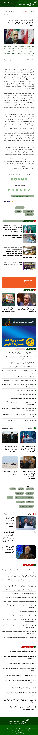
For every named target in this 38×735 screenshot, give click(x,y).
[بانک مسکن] (19, 282)
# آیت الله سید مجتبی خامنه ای (24, 498)
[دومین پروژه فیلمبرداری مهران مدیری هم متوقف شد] (26, 299)
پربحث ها (20, 349)
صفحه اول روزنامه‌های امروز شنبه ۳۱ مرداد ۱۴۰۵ (21, 353)
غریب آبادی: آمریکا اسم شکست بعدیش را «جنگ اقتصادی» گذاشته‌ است (19, 682)
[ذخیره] (10, 14)
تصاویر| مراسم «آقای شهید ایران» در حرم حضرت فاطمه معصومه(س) (29, 475)
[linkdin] (13, 190)
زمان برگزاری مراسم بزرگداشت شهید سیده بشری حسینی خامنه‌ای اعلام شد (18, 620)
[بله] (26, 179)
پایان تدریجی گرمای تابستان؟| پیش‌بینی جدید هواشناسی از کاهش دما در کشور (18, 415)
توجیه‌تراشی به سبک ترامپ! (26, 611)
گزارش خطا (7, 201)
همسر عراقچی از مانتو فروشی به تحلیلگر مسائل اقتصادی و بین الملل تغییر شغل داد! (19, 708)
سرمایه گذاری (28, 211)
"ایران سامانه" (15, 733)
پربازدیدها (31, 349)
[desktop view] (12, 3)
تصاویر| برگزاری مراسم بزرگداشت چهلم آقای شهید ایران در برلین (27, 448)
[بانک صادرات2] (19, 332)
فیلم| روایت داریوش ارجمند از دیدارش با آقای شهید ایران (19, 420)
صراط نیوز (29, 214)
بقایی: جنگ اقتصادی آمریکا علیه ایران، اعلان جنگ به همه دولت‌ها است (18, 606)
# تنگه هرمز (29, 493)
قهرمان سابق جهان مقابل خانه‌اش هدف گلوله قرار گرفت (19, 597)
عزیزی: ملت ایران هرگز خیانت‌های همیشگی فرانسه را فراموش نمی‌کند (19, 701)
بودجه (18, 211)
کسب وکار (19, 208)
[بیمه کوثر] (19, 342)
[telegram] (25, 190)
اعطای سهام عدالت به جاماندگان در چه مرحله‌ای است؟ (12, 236)
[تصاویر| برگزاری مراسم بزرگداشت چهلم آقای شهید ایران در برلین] (28, 437)
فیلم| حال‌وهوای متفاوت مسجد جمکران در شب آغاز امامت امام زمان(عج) (18, 403)
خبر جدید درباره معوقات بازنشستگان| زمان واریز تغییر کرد (19, 367)
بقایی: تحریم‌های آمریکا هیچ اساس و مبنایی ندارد (21, 576)
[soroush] (9, 190)
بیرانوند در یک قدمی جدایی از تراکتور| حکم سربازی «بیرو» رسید (18, 371)
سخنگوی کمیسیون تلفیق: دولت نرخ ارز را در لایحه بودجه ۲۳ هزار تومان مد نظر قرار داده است (12, 230)
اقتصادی (25, 11)
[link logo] (19, 721)
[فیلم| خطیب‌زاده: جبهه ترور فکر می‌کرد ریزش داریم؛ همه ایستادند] (26, 523)
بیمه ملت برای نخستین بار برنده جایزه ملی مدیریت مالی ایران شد (13, 264)
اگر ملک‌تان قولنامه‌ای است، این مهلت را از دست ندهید (19, 363)
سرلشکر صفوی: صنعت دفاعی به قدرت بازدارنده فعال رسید (18, 601)
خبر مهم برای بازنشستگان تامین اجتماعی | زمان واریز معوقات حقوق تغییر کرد (18, 358)
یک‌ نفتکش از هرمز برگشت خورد (25, 390)
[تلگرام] (12, 179)
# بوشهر (21, 489)
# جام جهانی (19, 493)
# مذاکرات (30, 502)
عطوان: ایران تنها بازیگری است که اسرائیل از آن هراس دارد (18, 586)
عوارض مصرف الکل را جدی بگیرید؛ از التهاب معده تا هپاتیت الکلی (18, 581)
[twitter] (21, 190)
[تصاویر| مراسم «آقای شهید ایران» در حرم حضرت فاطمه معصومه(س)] (28, 462)
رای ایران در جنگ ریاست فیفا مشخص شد (23, 377)
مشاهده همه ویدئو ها (8, 514)
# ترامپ (12, 489)
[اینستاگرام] (22, 179)
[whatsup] (29, 190)
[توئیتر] (19, 179)
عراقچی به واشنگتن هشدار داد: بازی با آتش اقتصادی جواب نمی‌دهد (19, 694)
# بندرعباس (30, 489)
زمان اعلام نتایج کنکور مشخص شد (25, 394)
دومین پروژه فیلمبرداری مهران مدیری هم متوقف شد (27, 310)
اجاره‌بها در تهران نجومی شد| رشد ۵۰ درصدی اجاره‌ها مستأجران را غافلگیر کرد (18, 385)
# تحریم (10, 498)
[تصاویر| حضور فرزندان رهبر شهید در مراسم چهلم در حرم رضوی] (10, 437)
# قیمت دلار (20, 502)
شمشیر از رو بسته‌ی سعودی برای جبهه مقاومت (23, 688)
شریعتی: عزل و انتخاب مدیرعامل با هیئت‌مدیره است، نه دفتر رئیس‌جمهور (19, 657)
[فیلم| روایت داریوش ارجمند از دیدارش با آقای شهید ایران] (26, 552)
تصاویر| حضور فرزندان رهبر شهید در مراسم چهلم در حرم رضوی (10, 448)
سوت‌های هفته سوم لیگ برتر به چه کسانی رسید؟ (21, 594)
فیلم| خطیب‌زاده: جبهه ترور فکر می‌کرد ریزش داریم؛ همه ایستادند (8, 522)
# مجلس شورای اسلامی (26, 506)
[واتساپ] (15, 179)
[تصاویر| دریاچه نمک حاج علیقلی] (10, 462)
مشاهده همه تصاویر (7, 428)
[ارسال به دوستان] (8, 14)
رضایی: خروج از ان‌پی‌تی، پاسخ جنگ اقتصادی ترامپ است (19, 676)
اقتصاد (32, 11)
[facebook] (17, 190)
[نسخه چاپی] (5, 14)
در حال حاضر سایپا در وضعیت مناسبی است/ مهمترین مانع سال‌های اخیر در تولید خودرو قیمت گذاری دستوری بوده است (19, 254)
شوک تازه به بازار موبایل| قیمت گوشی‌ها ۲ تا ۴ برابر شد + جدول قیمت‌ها (18, 409)
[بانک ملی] (19, 322)
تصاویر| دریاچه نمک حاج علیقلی (10, 473)
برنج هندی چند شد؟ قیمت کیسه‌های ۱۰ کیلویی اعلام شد (19, 380)
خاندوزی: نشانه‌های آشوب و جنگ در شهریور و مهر (21, 663)
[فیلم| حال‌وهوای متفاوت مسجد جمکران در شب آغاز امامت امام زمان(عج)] (26, 537)
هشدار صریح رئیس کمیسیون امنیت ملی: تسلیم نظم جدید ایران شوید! (18, 669)
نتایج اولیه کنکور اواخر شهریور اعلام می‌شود (22, 398)
